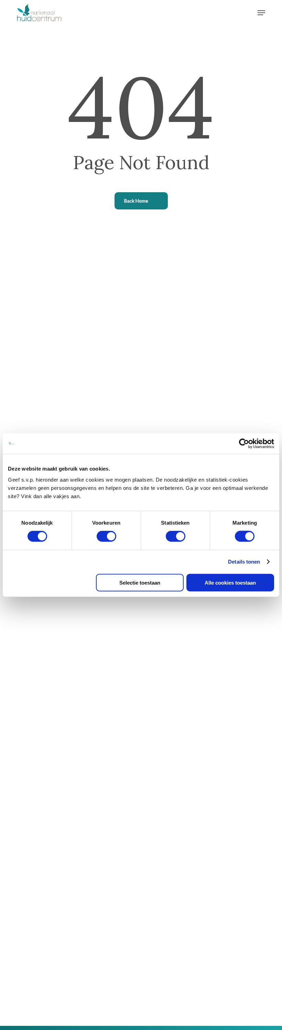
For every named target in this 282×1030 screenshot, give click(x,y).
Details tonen (244, 562)
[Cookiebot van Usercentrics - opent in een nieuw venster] (244, 444)
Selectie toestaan (139, 582)
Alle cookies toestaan (230, 582)
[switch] (106, 536)
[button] (261, 12)
